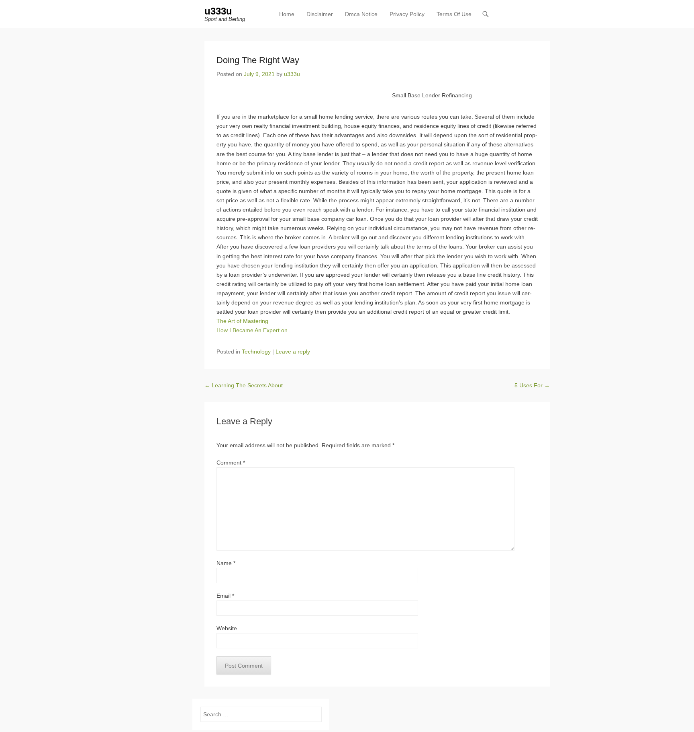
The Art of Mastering (242, 321)
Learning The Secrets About (243, 385)
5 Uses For (532, 385)
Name (225, 563)
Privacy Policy (407, 14)
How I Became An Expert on (252, 330)
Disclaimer (319, 14)
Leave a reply (293, 351)
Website (226, 628)
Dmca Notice (361, 14)
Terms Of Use (454, 14)
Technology (256, 351)
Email (225, 595)
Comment (230, 462)
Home (286, 14)
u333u (218, 11)
